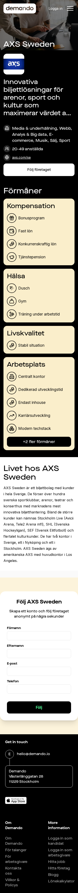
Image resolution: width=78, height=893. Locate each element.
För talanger (15, 850)
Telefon (13, 681)
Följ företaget (39, 169)
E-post (12, 664)
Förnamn (14, 628)
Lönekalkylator (61, 881)
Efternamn (15, 646)
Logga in (55, 8)
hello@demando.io (33, 754)
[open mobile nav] (70, 8)
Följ (39, 707)
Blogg (53, 874)
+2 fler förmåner (39, 441)
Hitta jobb (56, 861)
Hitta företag (59, 868)
